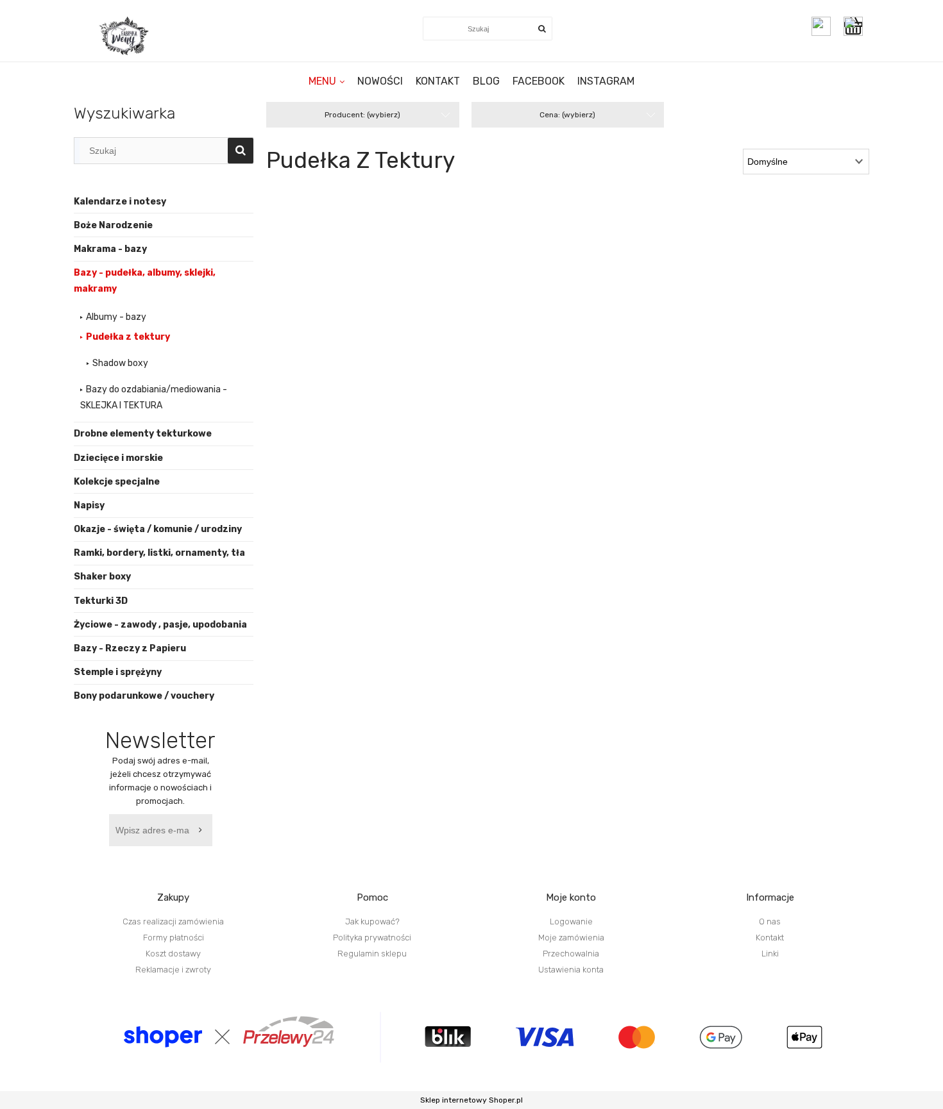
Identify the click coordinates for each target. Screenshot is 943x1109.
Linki (770, 953)
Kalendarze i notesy (120, 201)
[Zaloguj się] (821, 26)
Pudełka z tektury (128, 336)
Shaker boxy (102, 576)
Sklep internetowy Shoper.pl (471, 1100)
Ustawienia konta (571, 969)
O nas (770, 921)
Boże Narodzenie (113, 225)
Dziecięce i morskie (118, 458)
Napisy (89, 505)
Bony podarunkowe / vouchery (144, 695)
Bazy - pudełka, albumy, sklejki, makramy (145, 280)
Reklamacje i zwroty (173, 969)
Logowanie (571, 921)
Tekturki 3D (101, 601)
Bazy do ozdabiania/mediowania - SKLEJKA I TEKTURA (153, 397)
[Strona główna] (125, 36)
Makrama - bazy (110, 249)
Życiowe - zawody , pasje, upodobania (160, 624)
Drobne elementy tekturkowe (143, 433)
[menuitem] (326, 81)
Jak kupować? (372, 921)
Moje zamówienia (571, 937)
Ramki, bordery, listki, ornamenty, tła (159, 552)
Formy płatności (173, 937)
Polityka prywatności (372, 937)
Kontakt (770, 937)
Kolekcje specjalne (117, 481)
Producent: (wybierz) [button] (362, 114)
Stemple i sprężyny (118, 672)
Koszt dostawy (173, 953)
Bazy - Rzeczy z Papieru (130, 648)
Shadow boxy (120, 363)
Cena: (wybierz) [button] (567, 114)
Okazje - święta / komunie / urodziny (158, 529)
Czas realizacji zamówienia (173, 921)
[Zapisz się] (202, 830)
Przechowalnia (571, 953)
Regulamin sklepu (372, 953)
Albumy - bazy (116, 317)
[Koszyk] (856, 26)
